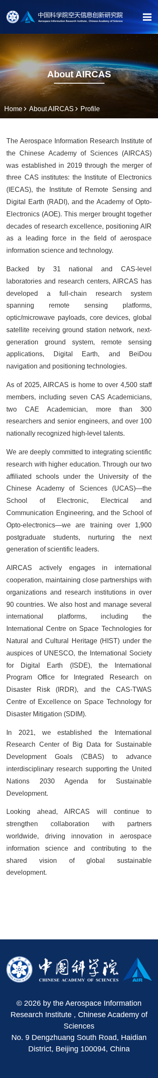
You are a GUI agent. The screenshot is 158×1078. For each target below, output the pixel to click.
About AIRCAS (51, 108)
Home (13, 108)
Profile (90, 108)
